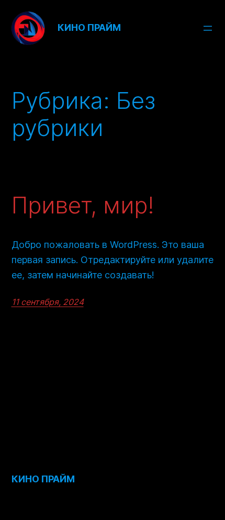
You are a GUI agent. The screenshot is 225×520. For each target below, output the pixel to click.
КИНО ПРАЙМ (89, 27)
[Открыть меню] (207, 28)
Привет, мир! (83, 205)
